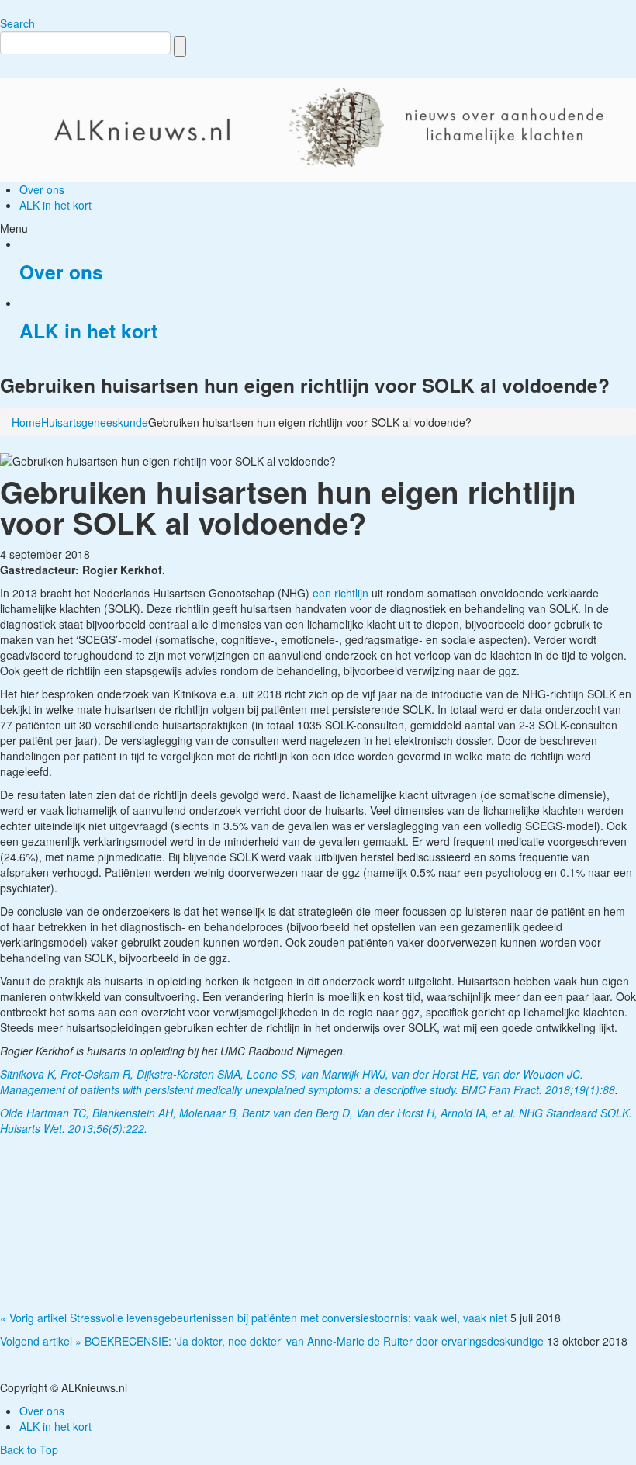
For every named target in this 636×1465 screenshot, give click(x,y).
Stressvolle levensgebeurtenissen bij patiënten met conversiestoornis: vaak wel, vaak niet (288, 1317)
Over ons (61, 272)
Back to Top (29, 1449)
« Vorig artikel (33, 1317)
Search (17, 23)
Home (26, 422)
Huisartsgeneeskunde (94, 422)
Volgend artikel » (40, 1341)
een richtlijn (342, 593)
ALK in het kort (88, 331)
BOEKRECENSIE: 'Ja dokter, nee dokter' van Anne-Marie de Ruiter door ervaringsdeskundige (314, 1341)
